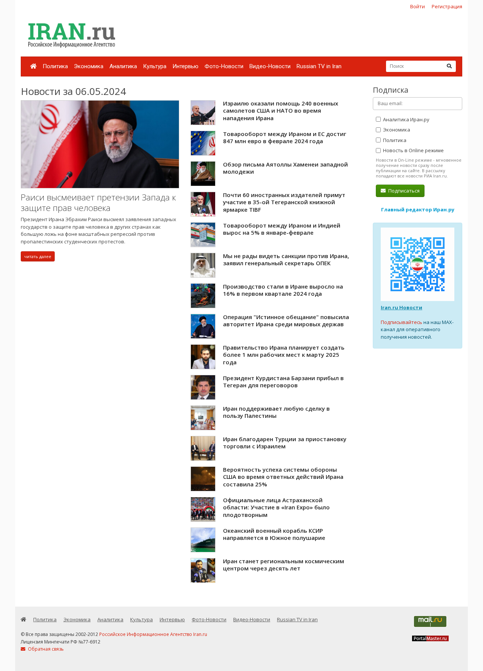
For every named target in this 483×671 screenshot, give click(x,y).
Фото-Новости (224, 66)
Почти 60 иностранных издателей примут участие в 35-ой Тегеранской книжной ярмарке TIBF (284, 202)
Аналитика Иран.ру (405, 119)
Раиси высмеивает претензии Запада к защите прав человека (98, 202)
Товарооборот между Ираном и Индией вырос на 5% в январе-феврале (281, 229)
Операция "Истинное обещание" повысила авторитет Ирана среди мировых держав (286, 320)
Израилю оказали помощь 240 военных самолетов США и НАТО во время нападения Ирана (280, 110)
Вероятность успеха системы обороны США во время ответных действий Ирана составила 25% (283, 477)
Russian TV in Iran (319, 66)
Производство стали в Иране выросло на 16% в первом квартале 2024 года (283, 290)
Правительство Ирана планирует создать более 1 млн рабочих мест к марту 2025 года (284, 355)
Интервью (185, 66)
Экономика (88, 66)
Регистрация (447, 6)
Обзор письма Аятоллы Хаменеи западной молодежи (285, 168)
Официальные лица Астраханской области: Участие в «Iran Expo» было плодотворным (276, 507)
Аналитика (123, 66)
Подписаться (403, 190)
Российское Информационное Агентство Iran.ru (153, 634)
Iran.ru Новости (401, 307)
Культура (154, 66)
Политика (55, 66)
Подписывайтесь (401, 322)
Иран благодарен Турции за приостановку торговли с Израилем (284, 442)
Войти (417, 6)
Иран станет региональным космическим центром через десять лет (283, 564)
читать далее (37, 256)
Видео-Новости (270, 66)
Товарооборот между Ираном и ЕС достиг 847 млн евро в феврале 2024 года (284, 137)
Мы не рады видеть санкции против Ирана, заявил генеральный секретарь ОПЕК (286, 259)
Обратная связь (45, 649)
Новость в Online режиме (413, 150)
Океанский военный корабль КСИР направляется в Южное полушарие (274, 534)
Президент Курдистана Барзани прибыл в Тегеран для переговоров (283, 381)
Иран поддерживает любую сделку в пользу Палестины (276, 412)
